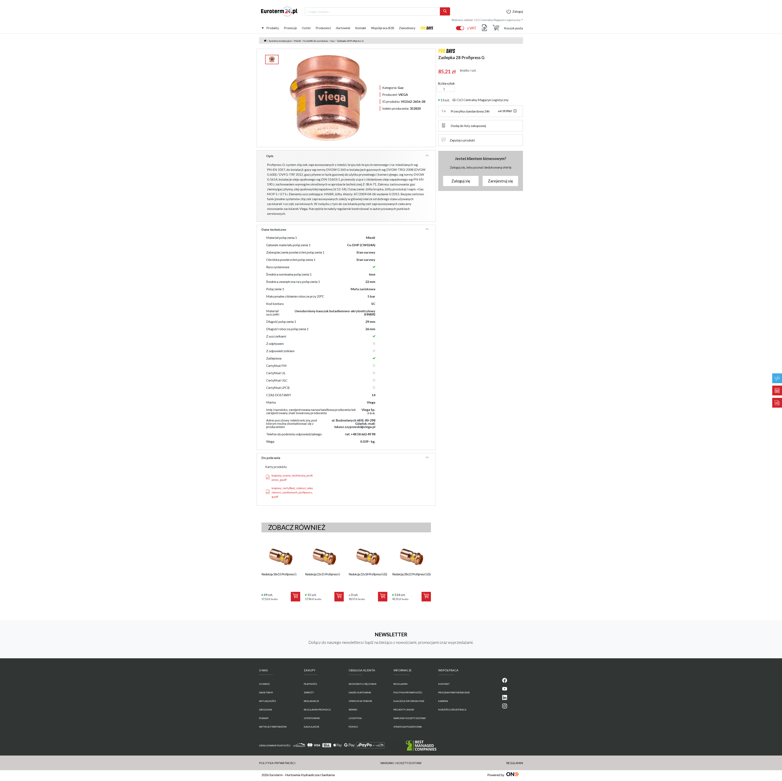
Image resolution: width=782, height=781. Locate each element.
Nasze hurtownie (360, 692)
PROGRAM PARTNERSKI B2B (454, 692)
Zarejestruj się (500, 181)
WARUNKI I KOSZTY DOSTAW (409, 718)
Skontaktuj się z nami (362, 683)
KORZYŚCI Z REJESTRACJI (452, 709)
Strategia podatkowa (407, 726)
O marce (264, 683)
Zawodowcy (407, 28)
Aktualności (267, 701)
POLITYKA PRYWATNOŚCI (407, 692)
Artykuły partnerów (273, 726)
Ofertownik (312, 718)
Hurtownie (343, 28)
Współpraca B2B (382, 28)
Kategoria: (393, 87)
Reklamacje (311, 701)
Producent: (395, 94)
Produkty (272, 28)
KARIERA (443, 701)
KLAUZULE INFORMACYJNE (408, 701)
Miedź (297, 40)
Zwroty (309, 692)
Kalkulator (311, 726)
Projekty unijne (403, 709)
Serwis (353, 709)
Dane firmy (266, 692)
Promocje (290, 28)
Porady (264, 718)
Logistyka (355, 718)
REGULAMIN (400, 683)
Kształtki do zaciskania (315, 40)
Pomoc (353, 726)
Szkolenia (265, 709)
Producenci (323, 28)
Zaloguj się (460, 181)
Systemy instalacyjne (280, 40)
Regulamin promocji (317, 709)
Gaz (332, 40)
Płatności (310, 683)
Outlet (306, 28)
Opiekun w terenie (360, 701)
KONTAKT (444, 683)
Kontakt (360, 28)
